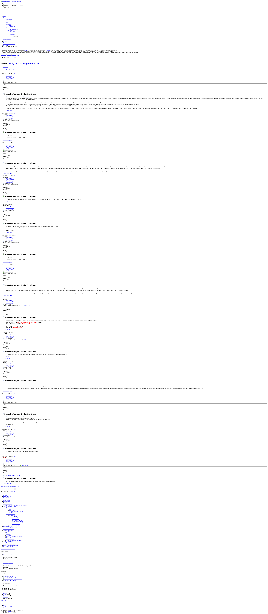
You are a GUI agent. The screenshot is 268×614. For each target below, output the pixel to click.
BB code (5, 593)
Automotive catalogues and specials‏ (14, 540)
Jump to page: (6, 57)
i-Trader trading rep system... (8, 563)
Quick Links (9, 30)
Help (4, 3)
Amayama (5, 45)
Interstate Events (12, 515)
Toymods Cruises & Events (9, 512)
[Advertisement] (17, 12)
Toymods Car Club (7, 504)
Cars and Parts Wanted (11, 544)
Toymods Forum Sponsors (9, 44)
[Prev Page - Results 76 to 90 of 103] (13, 55)
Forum (4, 17)
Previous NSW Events (14, 525)
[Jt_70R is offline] (26, 339)
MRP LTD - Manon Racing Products (14, 536)
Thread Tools (5, 67)
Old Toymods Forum (8, 546)
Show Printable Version (11, 69)
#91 (14, 73)
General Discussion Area (8, 529)
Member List (12, 26)
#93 (14, 142)
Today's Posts (12, 31)
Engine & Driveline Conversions (16, 511)
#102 (15, 429)
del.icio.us (16, 577)
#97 (14, 264)
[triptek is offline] (27, 305)
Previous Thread (5, 549)
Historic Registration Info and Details (14, 527)
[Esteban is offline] (24, 465)
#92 (14, 113)
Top (14, 491)
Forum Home (9, 19)
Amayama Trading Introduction (24, 63)
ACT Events (14, 516)
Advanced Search (7, 39)
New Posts (8, 20)
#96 (15, 235)
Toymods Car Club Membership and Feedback (16, 505)
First (10, 55)
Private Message (9, 78)
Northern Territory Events (17, 522)
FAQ (7, 21)
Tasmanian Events (16, 524)
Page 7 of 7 (3, 55)
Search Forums (6, 500)
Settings (5, 495)
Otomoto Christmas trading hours (9, 554)
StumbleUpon (18, 579)
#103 (15, 456)
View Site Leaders (13, 33)
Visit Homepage (9, 79)
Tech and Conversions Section (10, 506)
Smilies (5, 594)
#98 (15, 298)
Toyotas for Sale (9, 542)
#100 (15, 361)
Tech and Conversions (11, 507)
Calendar (8, 22)
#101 (15, 393)
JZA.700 (7, 356)
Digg (13, 576)
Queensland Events (16, 517)
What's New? (6, 16)
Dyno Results (12, 510)
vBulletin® (8, 611)
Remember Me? (8, 7)
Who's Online (12, 34)
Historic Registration (7, 526)
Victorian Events (15, 519)
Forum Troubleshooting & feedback (11, 545)
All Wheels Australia (10, 537)
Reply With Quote (7, 110)
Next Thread (12, 549)
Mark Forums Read (13, 29)
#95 (14, 204)
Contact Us (5, 605)
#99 (14, 332)
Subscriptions (6, 497)
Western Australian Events (17, 521)
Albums (10, 25)
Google (14, 580)
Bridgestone (8, 535)
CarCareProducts (10, 539)
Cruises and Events (10, 514)
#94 (14, 175)
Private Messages (7, 496)
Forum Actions (9, 27)
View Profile (9, 76)
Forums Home (6, 501)
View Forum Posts (10, 77)
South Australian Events (17, 520)
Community (8, 24)
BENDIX (8, 534)
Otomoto (8, 531)
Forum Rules (3, 600)
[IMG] (4, 595)
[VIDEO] (5, 597)
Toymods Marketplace (8, 541)
